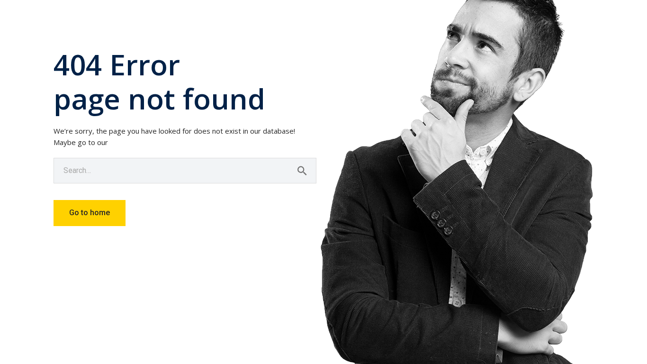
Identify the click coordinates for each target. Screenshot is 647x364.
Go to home (89, 212)
